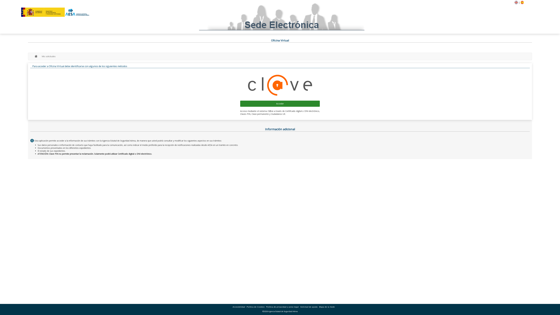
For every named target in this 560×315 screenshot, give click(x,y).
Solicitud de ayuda (309, 307)
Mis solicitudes (49, 56)
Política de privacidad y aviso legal (282, 307)
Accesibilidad (239, 307)
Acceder (280, 103)
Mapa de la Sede (327, 307)
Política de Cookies (256, 307)
